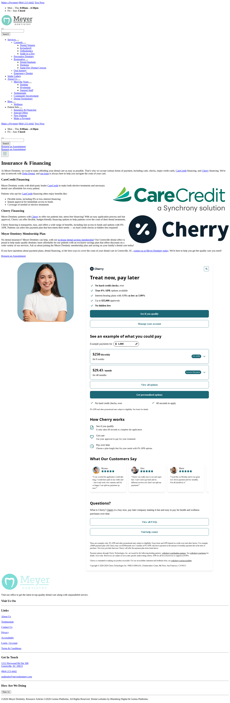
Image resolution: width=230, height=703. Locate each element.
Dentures (24, 65)
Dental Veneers (27, 45)
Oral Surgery (20, 70)
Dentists (24, 84)
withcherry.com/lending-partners (174, 553)
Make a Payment (9, 2)
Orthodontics (26, 51)
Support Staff (26, 90)
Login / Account (9, 643)
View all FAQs (149, 522)
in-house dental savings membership (76, 239)
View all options (149, 384)
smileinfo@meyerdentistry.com (16, 676)
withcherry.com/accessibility (181, 561)
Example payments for (101, 344)
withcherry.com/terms (198, 553)
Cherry (205, 170)
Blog (10, 101)
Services (12, 39)
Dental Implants (28, 62)
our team (44, 173)
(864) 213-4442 (26, 2)
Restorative (20, 59)
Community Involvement (26, 96)
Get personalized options (149, 394)
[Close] (2, 28)
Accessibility (7, 637)
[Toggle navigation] (4, 154)
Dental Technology (23, 98)
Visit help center (149, 532)
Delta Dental (28, 173)
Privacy (5, 632)
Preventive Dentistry (24, 56)
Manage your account (149, 324)
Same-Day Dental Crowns (33, 67)
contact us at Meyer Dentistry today (150, 250)
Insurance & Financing (25, 110)
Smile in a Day (27, 53)
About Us (13, 79)
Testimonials (20, 93)
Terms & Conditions (11, 648)
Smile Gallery (14, 76)
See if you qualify (149, 314)
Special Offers (21, 112)
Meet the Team (21, 81)
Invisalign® (26, 48)
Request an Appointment (13, 146)
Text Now (40, 2)
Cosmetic (19, 42)
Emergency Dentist (23, 73)
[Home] (17, 25)
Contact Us (6, 627)
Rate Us (6, 692)
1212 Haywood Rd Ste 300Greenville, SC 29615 (14, 664)
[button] (149, 356)
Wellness (18, 104)
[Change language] (206, 268)
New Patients (20, 115)
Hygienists (25, 87)
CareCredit (181, 170)
